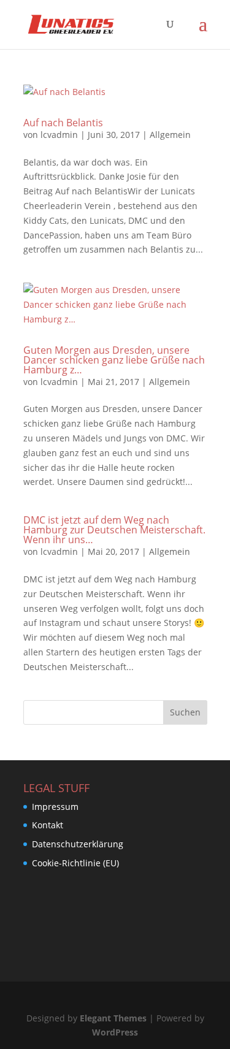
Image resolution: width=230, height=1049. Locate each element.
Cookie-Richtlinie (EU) (75, 863)
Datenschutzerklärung (77, 844)
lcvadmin (59, 134)
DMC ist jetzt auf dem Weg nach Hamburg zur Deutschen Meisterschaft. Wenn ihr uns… (114, 529)
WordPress (115, 1032)
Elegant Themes (113, 1018)
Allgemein (170, 134)
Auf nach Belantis (63, 122)
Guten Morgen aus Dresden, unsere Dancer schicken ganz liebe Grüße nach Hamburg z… (114, 359)
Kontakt (47, 825)
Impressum (55, 806)
